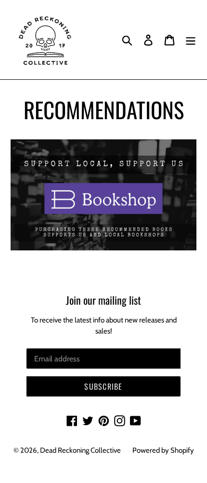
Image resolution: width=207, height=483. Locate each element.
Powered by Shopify (163, 450)
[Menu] (190, 39)
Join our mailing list (103, 300)
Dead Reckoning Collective (80, 450)
